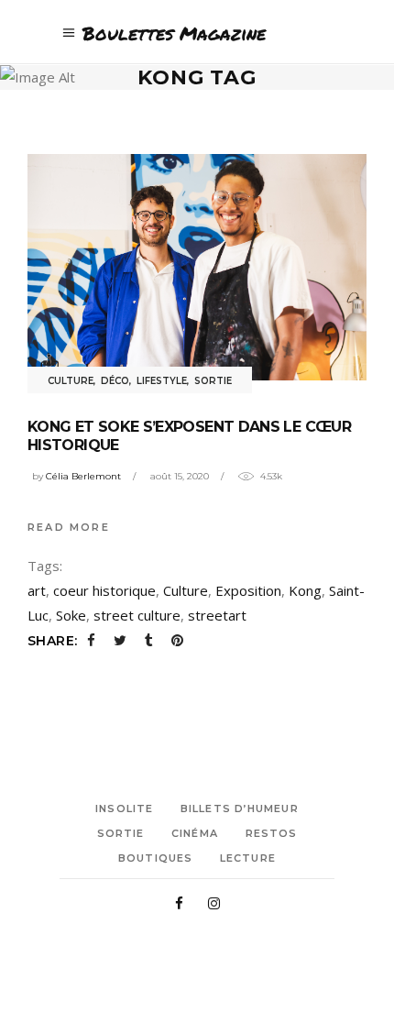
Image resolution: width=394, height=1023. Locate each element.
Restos (272, 833)
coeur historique (104, 590)
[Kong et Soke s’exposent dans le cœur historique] (197, 267)
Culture (70, 381)
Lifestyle (162, 381)
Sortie (213, 381)
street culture (137, 615)
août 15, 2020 (179, 476)
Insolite (124, 808)
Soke (71, 615)
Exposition (248, 590)
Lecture (248, 858)
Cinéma (194, 833)
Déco (115, 381)
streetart (217, 615)
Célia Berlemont (83, 476)
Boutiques (155, 858)
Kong (305, 590)
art (36, 590)
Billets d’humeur (240, 808)
